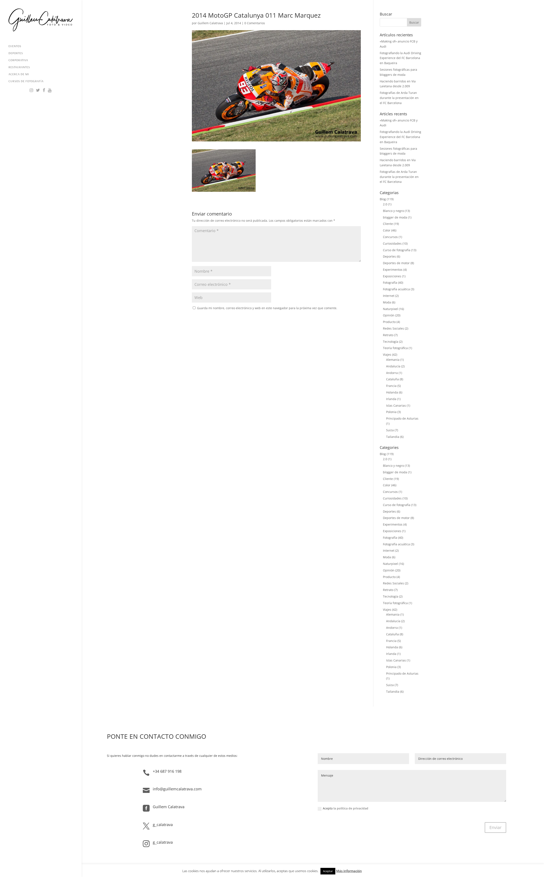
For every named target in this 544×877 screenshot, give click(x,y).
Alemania (393, 360)
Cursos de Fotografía (26, 81)
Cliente (388, 224)
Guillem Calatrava (210, 23)
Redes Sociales (393, 328)
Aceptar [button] (328, 871)
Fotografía (390, 283)
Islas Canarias (396, 405)
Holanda (392, 392)
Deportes (15, 53)
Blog (383, 199)
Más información (349, 871)
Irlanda (391, 399)
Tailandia (392, 437)
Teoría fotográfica (395, 348)
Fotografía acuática (396, 289)
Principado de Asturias (402, 418)
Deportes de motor (396, 263)
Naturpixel (390, 309)
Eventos (14, 46)
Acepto (345, 808)
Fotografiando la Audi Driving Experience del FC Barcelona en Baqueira (400, 58)
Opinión (388, 315)
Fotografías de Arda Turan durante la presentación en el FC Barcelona (399, 98)
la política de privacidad (350, 808)
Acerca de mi (18, 74)
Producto (389, 322)
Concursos (390, 237)
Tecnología (390, 342)
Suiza (390, 430)
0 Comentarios (254, 23)
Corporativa (18, 60)
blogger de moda (395, 217)
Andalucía (393, 366)
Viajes (387, 354)
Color (386, 230)
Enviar (495, 827)
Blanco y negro (393, 211)
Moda (387, 302)
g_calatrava (163, 824)
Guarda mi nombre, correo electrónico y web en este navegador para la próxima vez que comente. (267, 308)
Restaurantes (19, 67)
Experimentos (392, 270)
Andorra (392, 373)
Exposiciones (392, 276)
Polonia (391, 412)
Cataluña (392, 379)
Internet (388, 296)
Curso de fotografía (396, 250)
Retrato (388, 335)
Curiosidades (392, 243)
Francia (391, 386)
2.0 (385, 204)
